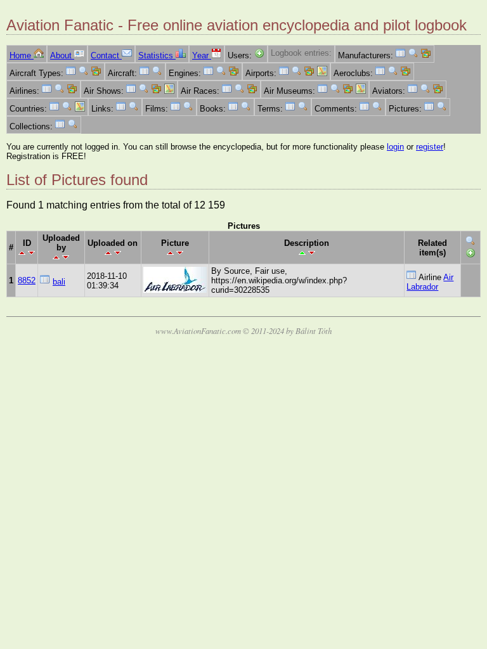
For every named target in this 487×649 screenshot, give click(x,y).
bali (59, 281)
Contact (106, 55)
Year (201, 55)
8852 (27, 280)
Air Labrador (429, 282)
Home (22, 55)
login (395, 146)
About (62, 55)
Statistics (157, 55)
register (429, 146)
